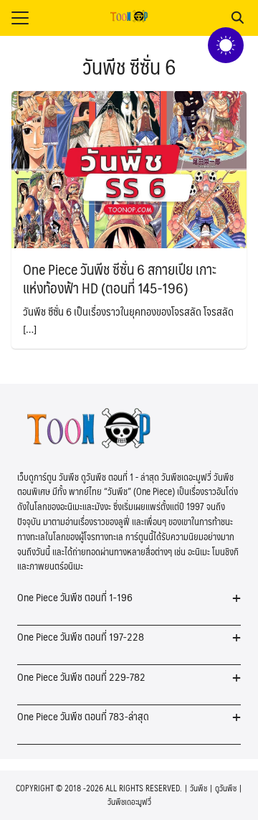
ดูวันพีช (225, 788)
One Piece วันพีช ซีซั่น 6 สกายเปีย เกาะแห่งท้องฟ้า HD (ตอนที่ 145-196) (119, 278)
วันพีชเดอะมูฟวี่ (129, 802)
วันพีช (198, 788)
